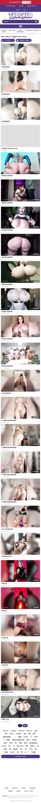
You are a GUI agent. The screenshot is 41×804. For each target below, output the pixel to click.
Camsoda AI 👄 (37, 30)
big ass (29, 731)
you (9, 746)
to (31, 737)
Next (25, 725)
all (36, 749)
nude (11, 743)
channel (18, 733)
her (34, 734)
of (22, 752)
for (29, 734)
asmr (35, 731)
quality (6, 731)
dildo (15, 749)
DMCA (18, 791)
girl (21, 749)
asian (4, 746)
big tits (20, 746)
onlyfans (7, 737)
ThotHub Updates (10, 6)
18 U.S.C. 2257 (28, 791)
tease (33, 752)
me (16, 743)
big (26, 749)
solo (12, 734)
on (25, 734)
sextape (22, 731)
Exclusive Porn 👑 (4, 31)
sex (26, 746)
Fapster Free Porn (32, 6)
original (14, 731)
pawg (36, 737)
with (25, 743)
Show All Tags (20, 756)
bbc (6, 733)
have (6, 752)
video (32, 746)
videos (12, 752)
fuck (5, 743)
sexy (28, 740)
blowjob (33, 743)
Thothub (18, 801)
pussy (34, 740)
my (10, 749)
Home (6, 788)
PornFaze (21, 6)
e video (25, 737)
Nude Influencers (20, 31)
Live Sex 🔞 (28, 30)
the (20, 743)
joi (14, 746)
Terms (10, 791)
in (18, 752)
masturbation (18, 740)
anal (8, 740)
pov (38, 746)
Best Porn (12, 30)
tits (31, 749)
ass (5, 749)
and (19, 737)
